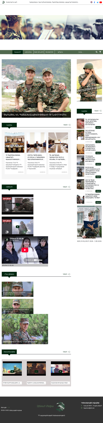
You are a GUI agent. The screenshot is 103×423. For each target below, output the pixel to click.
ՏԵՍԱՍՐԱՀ (49, 52)
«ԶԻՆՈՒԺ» (28, 52)
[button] (65, 87)
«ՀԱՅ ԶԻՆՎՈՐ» (39, 52)
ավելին (65, 124)
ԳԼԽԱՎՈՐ (17, 52)
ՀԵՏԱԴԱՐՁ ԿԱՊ (11, 2)
